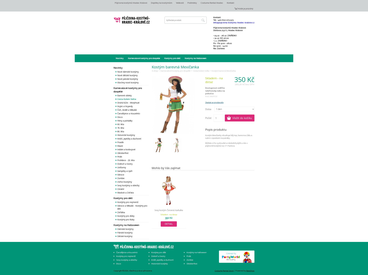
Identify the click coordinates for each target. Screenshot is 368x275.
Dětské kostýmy (124, 236)
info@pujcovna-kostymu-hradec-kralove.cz (233, 22)
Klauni (120, 145)
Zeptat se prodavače (214, 102)
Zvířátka (121, 212)
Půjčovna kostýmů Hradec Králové (131, 3)
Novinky (120, 58)
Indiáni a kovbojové (126, 149)
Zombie (120, 178)
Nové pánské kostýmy (127, 79)
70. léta (120, 127)
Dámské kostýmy (125, 229)
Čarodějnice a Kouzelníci (128, 113)
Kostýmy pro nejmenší (127, 202)
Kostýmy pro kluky (125, 219)
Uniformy (121, 167)
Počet (208, 118)
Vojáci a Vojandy (125, 106)
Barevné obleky (124, 95)
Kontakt (230, 3)
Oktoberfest (123, 153)
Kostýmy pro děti (172, 58)
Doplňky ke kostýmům (161, 3)
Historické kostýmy (126, 135)
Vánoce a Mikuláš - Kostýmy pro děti (132, 207)
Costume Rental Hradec (212, 3)
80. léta (120, 131)
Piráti (119, 156)
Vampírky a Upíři (124, 171)
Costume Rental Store (224, 270)
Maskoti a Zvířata (125, 192)
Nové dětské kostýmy (127, 75)
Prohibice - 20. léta (126, 160)
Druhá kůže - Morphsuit (128, 102)
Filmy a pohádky (124, 120)
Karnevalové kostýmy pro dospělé (144, 58)
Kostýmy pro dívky (125, 216)
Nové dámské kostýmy (128, 71)
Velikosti (180, 3)
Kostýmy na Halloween (195, 58)
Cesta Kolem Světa (126, 99)
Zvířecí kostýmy (124, 181)
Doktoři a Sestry (125, 163)
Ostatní (120, 189)
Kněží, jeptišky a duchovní (129, 138)
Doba (208, 109)
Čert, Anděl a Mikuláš (127, 110)
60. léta (120, 124)
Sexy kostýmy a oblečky (128, 185)
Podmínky (192, 3)
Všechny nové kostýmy (128, 82)
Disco (120, 117)
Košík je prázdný (245, 8)
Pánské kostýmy (125, 232)
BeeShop (250, 270)
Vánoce (120, 174)
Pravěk (120, 142)
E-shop (155, 71)
